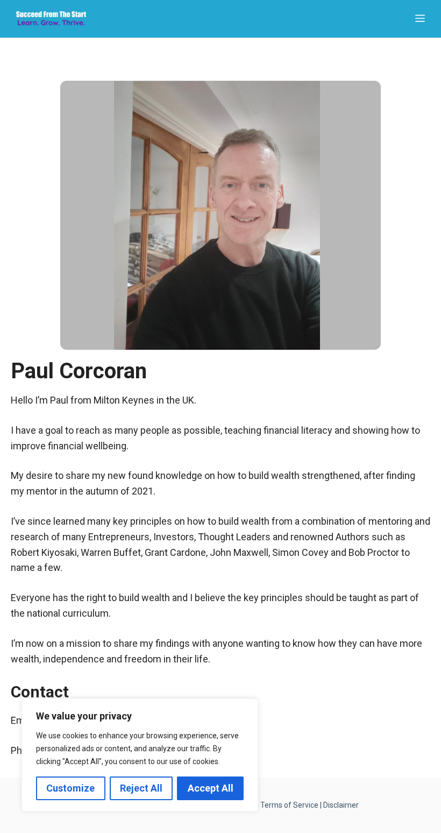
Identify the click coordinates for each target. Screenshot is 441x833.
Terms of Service (289, 805)
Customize (70, 788)
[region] (140, 754)
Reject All (141, 788)
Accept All (210, 788)
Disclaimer (341, 805)
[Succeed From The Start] (51, 18)
